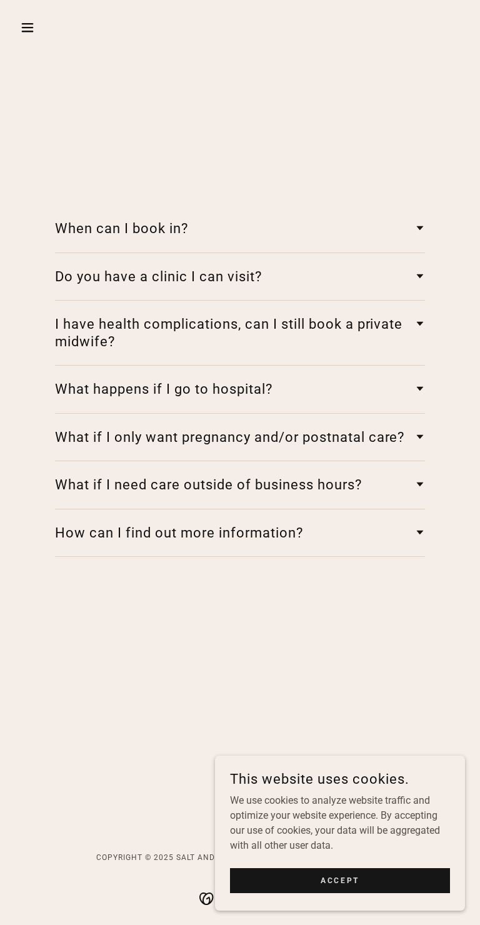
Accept (340, 880)
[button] (48, 27)
